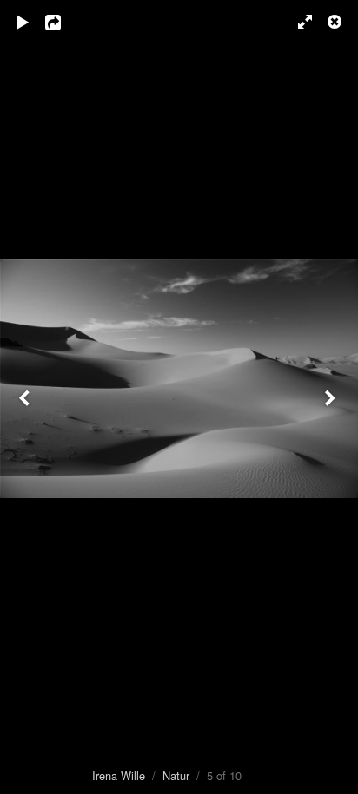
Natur (175, 775)
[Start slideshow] (23, 21)
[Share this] (65, 21)
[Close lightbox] (336, 21)
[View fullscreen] (297, 21)
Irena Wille (118, 775)
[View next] (332, 397)
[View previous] (26, 397)
